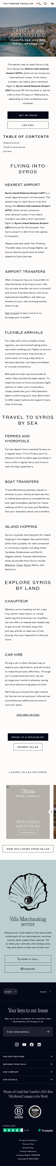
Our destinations (13, 1056)
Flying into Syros (11, 142)
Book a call (29, 959)
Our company (11, 1071)
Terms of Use (28, 1144)
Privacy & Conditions (28, 1140)
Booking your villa (14, 1064)
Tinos (19, 564)
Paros (27, 564)
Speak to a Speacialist (28, 737)
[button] (45, 3)
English (43, 991)
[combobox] (10, 992)
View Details (27, 832)
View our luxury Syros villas (28, 848)
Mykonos (10, 564)
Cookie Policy (28, 1147)
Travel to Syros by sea (14, 146)
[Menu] (52, 3)
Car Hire (7, 151)
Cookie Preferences (28, 1151)
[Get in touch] (39, 3)
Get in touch (28, 115)
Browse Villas (28, 746)
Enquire (29, 968)
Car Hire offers (28, 714)
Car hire (28, 125)
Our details (10, 1079)
